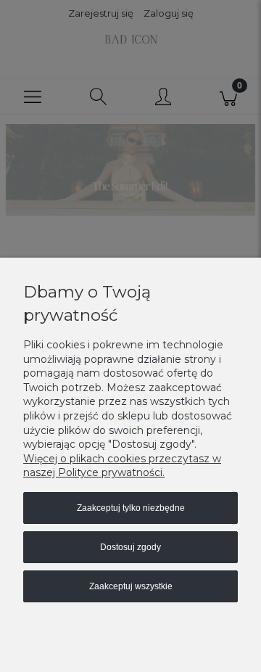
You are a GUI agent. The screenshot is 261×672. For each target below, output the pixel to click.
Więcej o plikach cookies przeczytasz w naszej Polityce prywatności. (122, 466)
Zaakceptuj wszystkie (131, 586)
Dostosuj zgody (130, 547)
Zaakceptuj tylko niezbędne (131, 508)
